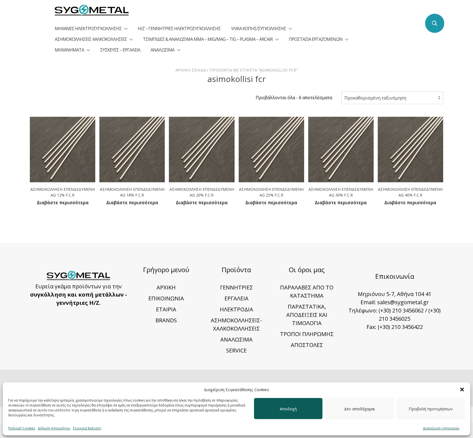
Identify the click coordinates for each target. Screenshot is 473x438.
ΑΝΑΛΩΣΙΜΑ (162, 50)
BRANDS (166, 320)
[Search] (434, 23)
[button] (462, 389)
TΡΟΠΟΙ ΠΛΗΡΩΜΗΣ (307, 334)
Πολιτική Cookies (21, 428)
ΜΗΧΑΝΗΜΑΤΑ (69, 50)
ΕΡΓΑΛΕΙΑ (236, 298)
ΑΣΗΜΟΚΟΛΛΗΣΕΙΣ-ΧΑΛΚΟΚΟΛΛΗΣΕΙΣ (91, 39)
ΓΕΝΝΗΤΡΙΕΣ (236, 287)
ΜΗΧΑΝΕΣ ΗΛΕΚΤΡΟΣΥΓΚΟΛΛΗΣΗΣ (88, 28)
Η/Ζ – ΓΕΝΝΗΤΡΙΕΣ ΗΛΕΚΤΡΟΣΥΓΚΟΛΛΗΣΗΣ (179, 28)
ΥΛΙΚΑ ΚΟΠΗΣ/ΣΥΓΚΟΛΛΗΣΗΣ (258, 28)
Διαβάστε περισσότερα (63, 203)
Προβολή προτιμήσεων (431, 408)
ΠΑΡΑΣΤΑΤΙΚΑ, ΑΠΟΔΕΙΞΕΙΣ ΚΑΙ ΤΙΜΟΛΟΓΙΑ (306, 315)
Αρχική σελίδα (190, 70)
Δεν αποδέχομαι (359, 408)
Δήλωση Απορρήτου (54, 428)
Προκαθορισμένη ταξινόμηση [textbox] (375, 98)
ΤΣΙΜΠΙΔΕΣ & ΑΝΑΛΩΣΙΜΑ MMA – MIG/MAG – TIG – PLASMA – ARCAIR (208, 39)
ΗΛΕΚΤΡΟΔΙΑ (236, 309)
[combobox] (392, 98)
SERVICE (236, 350)
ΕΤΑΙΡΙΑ (166, 309)
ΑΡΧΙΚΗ (166, 287)
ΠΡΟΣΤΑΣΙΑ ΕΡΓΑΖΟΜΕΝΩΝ (315, 39)
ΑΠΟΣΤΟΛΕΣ (307, 345)
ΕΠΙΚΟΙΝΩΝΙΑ (166, 298)
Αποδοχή (288, 408)
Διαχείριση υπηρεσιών (441, 428)
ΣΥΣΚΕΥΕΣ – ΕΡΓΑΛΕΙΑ (120, 50)
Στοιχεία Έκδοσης (87, 428)
